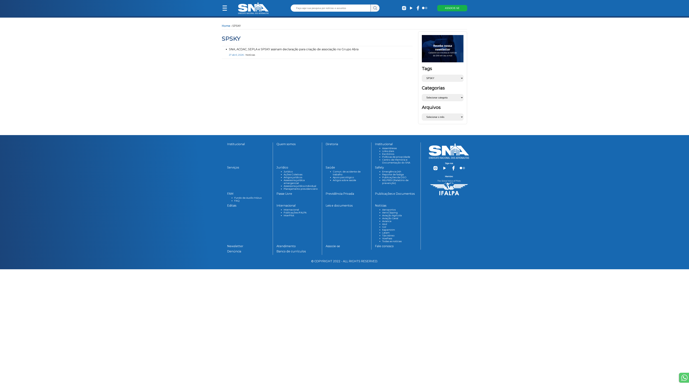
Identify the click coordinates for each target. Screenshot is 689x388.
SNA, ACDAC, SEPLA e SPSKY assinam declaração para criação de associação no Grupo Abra (293, 49)
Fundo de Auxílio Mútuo (248, 197)
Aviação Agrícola (392, 215)
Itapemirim (388, 229)
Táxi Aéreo (388, 235)
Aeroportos (389, 209)
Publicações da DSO (394, 177)
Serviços (233, 167)
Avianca (386, 221)
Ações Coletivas (293, 174)
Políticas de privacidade (396, 156)
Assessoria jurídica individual (300, 185)
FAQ (237, 200)
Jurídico (288, 171)
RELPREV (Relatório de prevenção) (395, 181)
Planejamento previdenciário (301, 188)
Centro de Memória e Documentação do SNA (396, 161)
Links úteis (388, 151)
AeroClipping (390, 212)
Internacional (291, 209)
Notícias (250, 54)
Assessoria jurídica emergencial (294, 181)
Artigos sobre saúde (344, 180)
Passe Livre (284, 193)
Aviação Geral (390, 218)
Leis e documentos (339, 205)
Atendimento (286, 246)
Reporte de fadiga (393, 174)
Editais (231, 205)
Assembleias (389, 148)
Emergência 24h (391, 171)
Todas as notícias (392, 241)
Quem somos (286, 144)
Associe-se (333, 246)
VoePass (387, 238)
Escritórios (388, 154)
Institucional (236, 144)
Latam (386, 232)
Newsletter (235, 246)
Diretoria (332, 144)
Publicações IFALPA (295, 212)
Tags (427, 68)
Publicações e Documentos (395, 193)
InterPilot (289, 215)
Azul (384, 224)
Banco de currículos (291, 251)
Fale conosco (384, 246)
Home (226, 25)
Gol (384, 226)
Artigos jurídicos (293, 177)
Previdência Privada (340, 193)
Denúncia (234, 251)
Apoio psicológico (343, 177)
